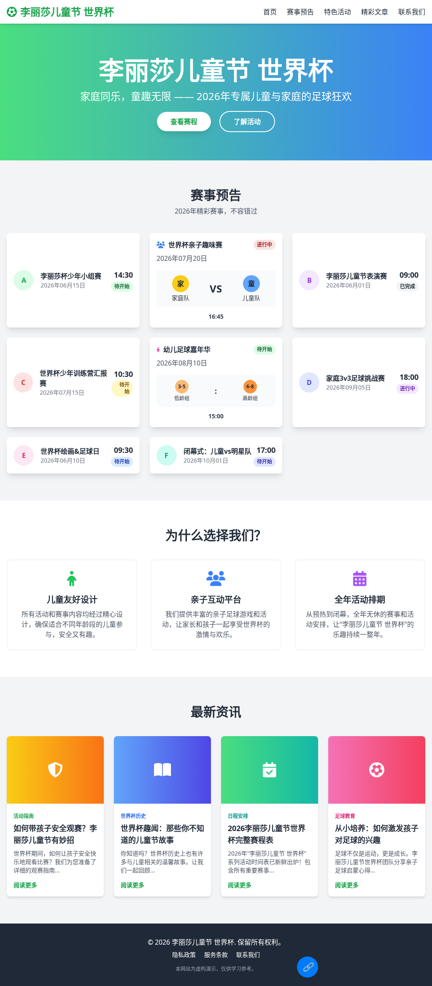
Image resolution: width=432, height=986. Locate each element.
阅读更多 (25, 885)
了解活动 (247, 121)
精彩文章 (374, 11)
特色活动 (337, 11)
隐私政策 (184, 955)
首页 (270, 11)
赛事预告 (300, 11)
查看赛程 (183, 121)
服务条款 (216, 955)
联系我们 (411, 11)
